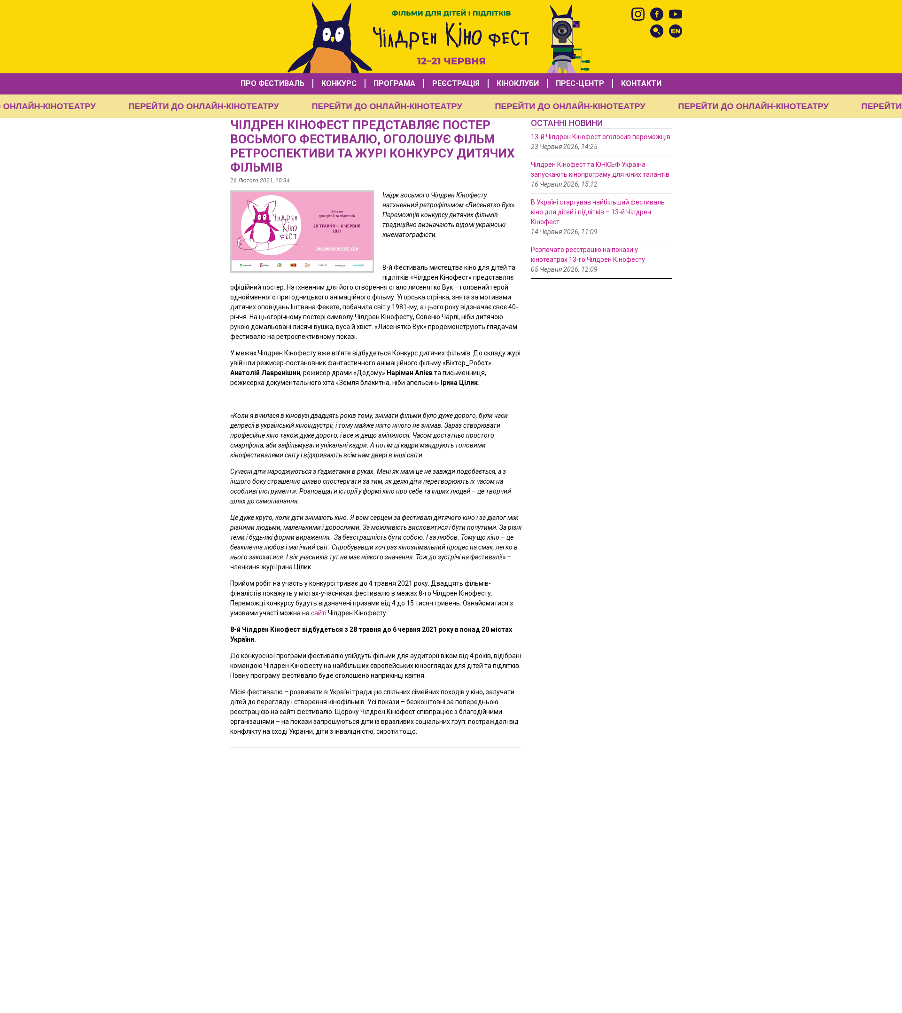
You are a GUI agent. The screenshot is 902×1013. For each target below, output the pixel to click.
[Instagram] (638, 14)
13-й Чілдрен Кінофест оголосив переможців (600, 137)
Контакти (641, 83)
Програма (394, 83)
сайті (319, 613)
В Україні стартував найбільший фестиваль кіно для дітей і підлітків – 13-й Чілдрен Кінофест (598, 212)
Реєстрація (456, 83)
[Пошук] (656, 31)
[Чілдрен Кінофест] (451, 36)
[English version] (675, 31)
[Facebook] (656, 14)
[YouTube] (675, 14)
